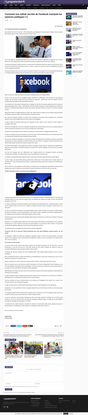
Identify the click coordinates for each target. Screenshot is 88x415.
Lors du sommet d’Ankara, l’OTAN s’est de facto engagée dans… (77, 53)
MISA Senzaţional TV (35, 400)
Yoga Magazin (47, 402)
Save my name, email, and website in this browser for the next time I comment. (22, 386)
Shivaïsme (28, 5)
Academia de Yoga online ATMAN (51, 407)
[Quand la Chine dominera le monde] (69, 66)
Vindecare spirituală (34, 405)
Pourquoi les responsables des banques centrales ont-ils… (77, 17)
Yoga (16, 5)
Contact (60, 402)
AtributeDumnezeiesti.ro (35, 402)
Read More (71, 413)
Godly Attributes (36, 404)
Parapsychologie (45, 5)
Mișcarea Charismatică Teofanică (51, 405)
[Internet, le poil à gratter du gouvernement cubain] (33, 347)
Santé (54, 5)
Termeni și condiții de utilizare (64, 400)
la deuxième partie (12, 310)
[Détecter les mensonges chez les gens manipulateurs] (53, 347)
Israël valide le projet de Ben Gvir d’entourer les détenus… (77, 59)
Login (11, 5)
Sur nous (74, 400)
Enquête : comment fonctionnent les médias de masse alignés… (77, 47)
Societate (7, 353)
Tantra (21, 5)
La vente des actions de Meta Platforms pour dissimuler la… (76, 29)
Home (6, 5)
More (59, 5)
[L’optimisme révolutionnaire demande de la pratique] (69, 72)
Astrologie (36, 5)
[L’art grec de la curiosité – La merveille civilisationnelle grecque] (69, 23)
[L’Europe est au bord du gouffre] (69, 42)
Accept (65, 413)
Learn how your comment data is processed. (26, 392)
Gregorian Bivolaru (48, 404)
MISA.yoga (47, 400)
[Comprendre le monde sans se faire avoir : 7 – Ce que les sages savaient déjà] (69, 36)
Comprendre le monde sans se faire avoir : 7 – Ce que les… (77, 35)
